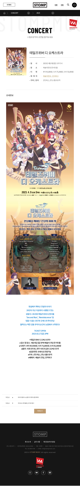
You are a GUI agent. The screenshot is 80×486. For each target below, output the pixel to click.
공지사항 (37, 442)
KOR (56, 5)
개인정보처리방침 (49, 442)
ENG (62, 5)
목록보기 (40, 411)
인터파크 (55, 76)
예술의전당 (47, 76)
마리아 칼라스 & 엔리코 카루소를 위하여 (28, 397)
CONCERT (14, 13)
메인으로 (4, 13)
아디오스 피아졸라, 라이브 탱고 (26, 403)
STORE (9, 5)
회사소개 (28, 442)
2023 (38, 13)
